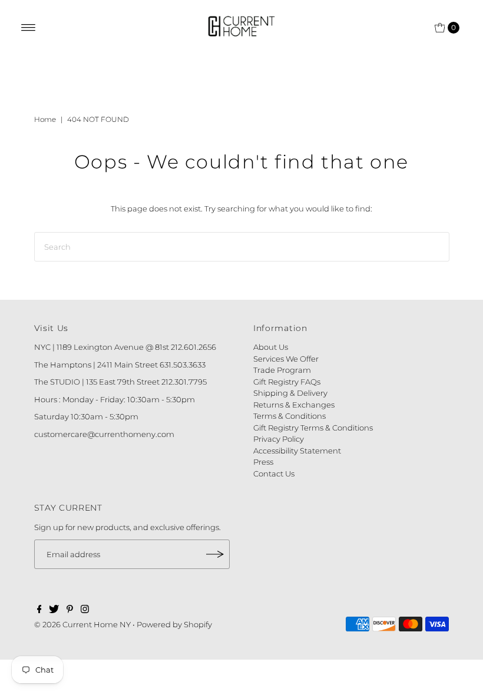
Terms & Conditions (289, 416)
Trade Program (282, 370)
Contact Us (274, 473)
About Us (270, 347)
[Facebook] (39, 610)
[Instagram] (85, 610)
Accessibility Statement (297, 450)
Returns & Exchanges (294, 404)
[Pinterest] (70, 610)
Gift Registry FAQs (286, 381)
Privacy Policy (278, 439)
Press (263, 461)
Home (45, 119)
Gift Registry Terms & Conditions (313, 427)
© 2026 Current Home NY (82, 624)
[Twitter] (54, 610)
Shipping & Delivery (290, 393)
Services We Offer (286, 358)
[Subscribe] (215, 554)
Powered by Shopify (174, 624)
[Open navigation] (28, 27)
